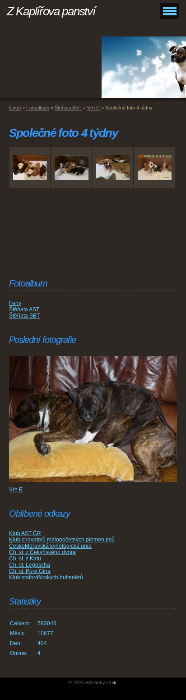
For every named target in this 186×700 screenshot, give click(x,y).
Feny (15, 303)
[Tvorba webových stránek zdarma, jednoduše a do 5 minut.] (115, 683)
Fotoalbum (37, 107)
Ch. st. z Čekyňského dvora (42, 552)
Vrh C (93, 107)
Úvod (15, 107)
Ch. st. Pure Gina (30, 571)
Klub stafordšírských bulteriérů (46, 577)
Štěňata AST (68, 107)
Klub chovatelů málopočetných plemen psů (62, 539)
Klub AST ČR (25, 533)
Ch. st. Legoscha (29, 565)
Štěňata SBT (24, 316)
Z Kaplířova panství (51, 11)
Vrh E (16, 489)
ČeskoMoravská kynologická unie (50, 546)
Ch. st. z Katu (25, 558)
